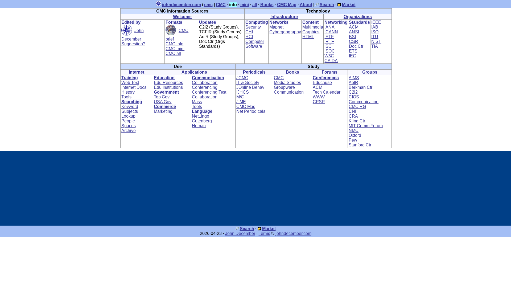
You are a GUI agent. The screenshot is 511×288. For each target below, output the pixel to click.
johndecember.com (181, 4)
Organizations (358, 16)
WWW (319, 97)
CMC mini (175, 48)
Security (253, 27)
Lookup (128, 116)
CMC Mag (286, 4)
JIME (241, 101)
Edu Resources (168, 82)
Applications (194, 72)
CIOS (354, 97)
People (128, 121)
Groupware (284, 87)
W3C (329, 56)
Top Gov (162, 97)
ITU (374, 36)
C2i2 (353, 92)
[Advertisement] (255, 188)
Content (310, 22)
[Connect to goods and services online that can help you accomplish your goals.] (339, 4)
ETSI (353, 51)
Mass (197, 101)
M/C (240, 97)
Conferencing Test (209, 92)
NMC (353, 130)
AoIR (353, 82)
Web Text (130, 82)
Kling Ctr (357, 121)
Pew (353, 140)
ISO (374, 32)
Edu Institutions (168, 87)
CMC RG (357, 106)
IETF (329, 36)
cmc (208, 4)
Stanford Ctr (360, 145)
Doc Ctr (356, 46)
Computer (254, 41)
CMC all (173, 53)
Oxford (355, 135)
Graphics (310, 32)
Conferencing (204, 87)
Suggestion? (133, 44)
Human (199, 125)
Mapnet (276, 27)
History (128, 92)
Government (166, 92)
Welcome (182, 16)
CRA (353, 116)
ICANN (331, 32)
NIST (376, 41)
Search (247, 228)
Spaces (128, 125)
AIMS (354, 77)
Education (164, 77)
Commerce (165, 106)
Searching (131, 101)
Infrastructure (284, 16)
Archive (128, 130)
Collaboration (204, 82)
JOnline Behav (250, 87)
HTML (308, 36)
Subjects (129, 111)
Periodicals (254, 72)
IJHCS (242, 92)
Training (129, 77)
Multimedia (312, 27)
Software (253, 46)
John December (240, 233)
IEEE (376, 22)
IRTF (329, 41)
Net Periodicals (250, 111)
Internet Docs (133, 87)
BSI (352, 36)
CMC (221, 4)
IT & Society (247, 82)
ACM (353, 27)
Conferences (326, 77)
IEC (352, 56)
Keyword (129, 106)
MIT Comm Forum (366, 125)
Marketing (163, 111)
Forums (329, 72)
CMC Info (174, 44)
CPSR (319, 101)
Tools (126, 97)
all (254, 4)
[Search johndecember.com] (317, 4)
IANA (329, 27)
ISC (328, 46)
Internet (136, 72)
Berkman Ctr (360, 87)
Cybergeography (285, 32)
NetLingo (200, 116)
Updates (207, 22)
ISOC (329, 51)
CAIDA (331, 60)
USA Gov (162, 101)
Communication (208, 77)
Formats (174, 22)
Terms (264, 233)
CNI (352, 111)
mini (244, 4)
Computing (256, 22)
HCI (249, 36)
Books (267, 4)
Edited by (131, 22)
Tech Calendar (326, 92)
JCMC (242, 77)
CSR (353, 41)
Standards (359, 22)
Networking (336, 22)
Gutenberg (202, 121)
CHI (249, 32)
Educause (322, 82)
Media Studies (287, 82)
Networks (279, 22)
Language (202, 111)
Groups (369, 72)
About (306, 4)
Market (269, 228)
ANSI (354, 32)
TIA (374, 46)
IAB (374, 27)
